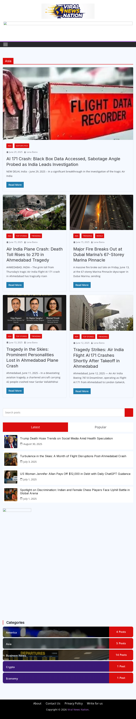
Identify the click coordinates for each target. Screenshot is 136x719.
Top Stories (21, 236)
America (11, 632)
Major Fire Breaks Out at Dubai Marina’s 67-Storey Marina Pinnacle (98, 254)
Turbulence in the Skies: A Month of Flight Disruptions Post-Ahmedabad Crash (73, 456)
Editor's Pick (22, 145)
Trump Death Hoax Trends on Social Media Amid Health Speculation (66, 438)
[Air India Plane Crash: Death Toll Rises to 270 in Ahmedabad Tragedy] (34, 212)
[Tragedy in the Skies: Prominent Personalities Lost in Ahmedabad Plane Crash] (34, 312)
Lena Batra (32, 152)
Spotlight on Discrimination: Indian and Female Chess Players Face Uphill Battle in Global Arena (75, 491)
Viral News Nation (78, 709)
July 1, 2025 (30, 479)
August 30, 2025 (32, 444)
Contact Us (53, 703)
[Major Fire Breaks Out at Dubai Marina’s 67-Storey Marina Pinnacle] (101, 212)
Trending (36, 236)
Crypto (10, 667)
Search (129, 412)
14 (121, 655)
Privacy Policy (74, 703)
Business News (16, 655)
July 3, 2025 (30, 461)
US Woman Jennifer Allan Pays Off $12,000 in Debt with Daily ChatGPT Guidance (75, 474)
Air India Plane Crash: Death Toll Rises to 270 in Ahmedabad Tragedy (34, 254)
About (37, 703)
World (100, 236)
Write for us (95, 703)
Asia (9, 145)
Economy (12, 678)
